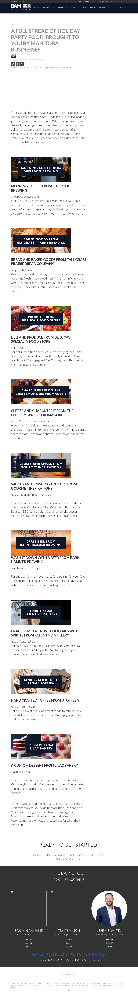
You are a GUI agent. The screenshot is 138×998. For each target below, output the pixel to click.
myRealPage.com (72, 974)
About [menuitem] (121, 7)
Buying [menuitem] (74, 7)
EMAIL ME (29, 939)
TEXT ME (28, 947)
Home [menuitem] (37, 7)
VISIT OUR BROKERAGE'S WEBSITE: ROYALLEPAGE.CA (69, 954)
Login (21, 1)
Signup (14, 1)
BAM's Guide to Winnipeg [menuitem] (94, 7)
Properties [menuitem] (48, 7)
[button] (29, 939)
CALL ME (28, 943)
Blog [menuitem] (110, 7)
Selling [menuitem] (61, 7)
